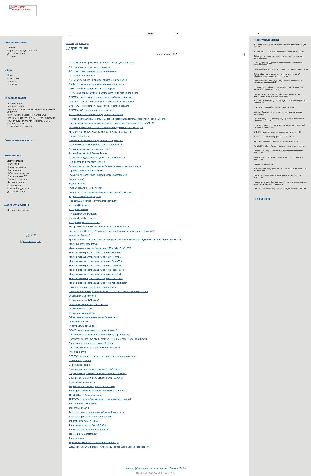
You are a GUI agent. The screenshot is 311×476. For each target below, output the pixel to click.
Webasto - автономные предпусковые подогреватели (96, 140)
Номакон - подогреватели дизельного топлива (92, 287)
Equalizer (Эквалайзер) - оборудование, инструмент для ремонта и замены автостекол (278, 88)
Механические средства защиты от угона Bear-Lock (95, 252)
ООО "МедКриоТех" (79, 321)
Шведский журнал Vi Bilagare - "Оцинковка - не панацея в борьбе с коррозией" (109, 447)
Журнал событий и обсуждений (85, 196)
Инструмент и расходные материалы (26, 115)
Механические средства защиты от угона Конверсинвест (98, 283)
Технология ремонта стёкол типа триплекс (91, 416)
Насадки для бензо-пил (264, 164)
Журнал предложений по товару (85, 188)
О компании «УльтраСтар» (82, 313)
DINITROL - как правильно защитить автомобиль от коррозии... (101, 97)
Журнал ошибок (77, 183)
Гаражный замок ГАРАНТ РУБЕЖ (86, 170)
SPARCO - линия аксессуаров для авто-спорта (274, 137)
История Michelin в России (82, 218)
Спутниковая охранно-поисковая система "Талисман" (96, 378)
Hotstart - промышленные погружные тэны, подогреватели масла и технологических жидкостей (117, 119)
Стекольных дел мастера (82, 382)
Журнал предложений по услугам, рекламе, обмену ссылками (100, 192)
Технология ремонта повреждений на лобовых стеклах (97, 412)
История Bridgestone (79, 205)
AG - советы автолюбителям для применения (92, 71)
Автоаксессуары (15, 106)
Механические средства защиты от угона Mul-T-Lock (96, 278)
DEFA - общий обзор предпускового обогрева (92, 88)
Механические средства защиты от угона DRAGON (95, 265)
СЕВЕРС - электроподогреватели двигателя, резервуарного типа (102, 356)
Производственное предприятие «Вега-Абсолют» (94, 347)
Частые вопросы (15, 182)
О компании (13, 78)
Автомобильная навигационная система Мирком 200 (96, 145)
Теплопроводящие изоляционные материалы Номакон (97, 391)
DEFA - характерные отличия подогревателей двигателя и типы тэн (103, 93)
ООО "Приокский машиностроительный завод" (93, 330)
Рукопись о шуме (77, 352)
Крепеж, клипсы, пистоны (20, 126)
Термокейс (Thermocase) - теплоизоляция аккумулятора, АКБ (280, 189)
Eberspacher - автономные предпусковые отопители (96, 114)
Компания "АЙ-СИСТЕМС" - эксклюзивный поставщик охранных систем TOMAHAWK (112, 231)
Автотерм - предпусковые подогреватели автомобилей (97, 157)
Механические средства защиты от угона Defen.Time (96, 261)
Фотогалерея (14, 185)
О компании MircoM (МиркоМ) (84, 300)
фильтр (161, 33)
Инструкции (13, 164)
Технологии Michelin (79, 408)
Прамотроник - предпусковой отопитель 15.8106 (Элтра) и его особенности (108, 339)
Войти (183, 468)
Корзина (11, 56)
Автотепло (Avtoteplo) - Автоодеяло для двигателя (276, 141)
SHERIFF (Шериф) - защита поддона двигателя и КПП (277, 132)
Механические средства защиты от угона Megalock (95, 274)
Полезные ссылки (16, 167)
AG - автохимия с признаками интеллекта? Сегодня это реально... (103, 63)
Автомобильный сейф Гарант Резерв (88, 153)
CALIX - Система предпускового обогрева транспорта (96, 84)
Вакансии (12, 84)
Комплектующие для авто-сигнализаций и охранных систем (28, 122)
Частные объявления (18, 210)
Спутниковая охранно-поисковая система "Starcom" (95, 369)
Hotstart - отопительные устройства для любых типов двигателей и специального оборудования (277, 95)
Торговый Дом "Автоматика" (83, 434)
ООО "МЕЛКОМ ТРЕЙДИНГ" (83, 326)
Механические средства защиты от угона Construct (95, 257)
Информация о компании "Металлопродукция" (93, 201)
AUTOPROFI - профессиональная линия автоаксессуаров (279, 51)
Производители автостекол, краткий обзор (91, 343)
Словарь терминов (17, 179)
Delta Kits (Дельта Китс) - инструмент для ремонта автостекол (281, 69)
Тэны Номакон (76, 438)
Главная (70, 43)
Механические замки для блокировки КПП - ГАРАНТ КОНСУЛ (100, 248)
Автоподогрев (14, 103)
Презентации (14, 170)
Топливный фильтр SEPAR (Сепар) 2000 (89, 429)
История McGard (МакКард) (83, 214)
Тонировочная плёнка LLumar (84, 421)
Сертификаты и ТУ (17, 176)
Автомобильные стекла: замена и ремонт (90, 149)
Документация (15, 161)
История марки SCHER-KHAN (84, 222)
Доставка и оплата (16, 53)
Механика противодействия (83, 244)
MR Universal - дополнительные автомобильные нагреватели (100, 132)
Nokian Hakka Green (79, 136)
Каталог (11, 47)
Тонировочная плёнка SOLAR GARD (87, 425)
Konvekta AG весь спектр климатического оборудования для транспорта (106, 127)
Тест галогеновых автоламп (83, 403)
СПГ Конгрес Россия (79, 365)
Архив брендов (262, 199)
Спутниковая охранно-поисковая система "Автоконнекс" (98, 373)
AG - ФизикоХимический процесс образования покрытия (98, 80)
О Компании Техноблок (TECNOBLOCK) (89, 304)
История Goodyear (78, 209)
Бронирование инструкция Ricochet (87, 162)
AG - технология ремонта (82, 75)
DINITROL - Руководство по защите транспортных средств (99, 106)
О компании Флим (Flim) (81, 309)
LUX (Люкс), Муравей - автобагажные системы (274, 107)
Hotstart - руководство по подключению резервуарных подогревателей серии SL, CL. (112, 123)
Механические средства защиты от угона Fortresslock (96, 270)
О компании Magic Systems (82, 296)
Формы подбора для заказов (22, 50)
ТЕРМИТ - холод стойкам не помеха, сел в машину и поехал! (100, 399)
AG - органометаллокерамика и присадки (90, 67)
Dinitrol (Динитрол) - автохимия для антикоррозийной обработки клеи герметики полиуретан (277, 75)
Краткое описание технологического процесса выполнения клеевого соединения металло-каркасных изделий (125, 239)
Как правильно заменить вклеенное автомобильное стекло (99, 227)
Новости (11, 75)
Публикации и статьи (18, 173)
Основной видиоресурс (19, 188)
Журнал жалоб (76, 179)
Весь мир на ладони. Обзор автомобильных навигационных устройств (105, 166)
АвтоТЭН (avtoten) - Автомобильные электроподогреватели (280, 146)
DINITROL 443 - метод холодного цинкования (92, 110)
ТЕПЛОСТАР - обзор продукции (85, 395)
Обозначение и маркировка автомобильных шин (94, 317)
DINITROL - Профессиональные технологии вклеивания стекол (101, 101)
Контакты (12, 81)
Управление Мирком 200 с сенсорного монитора (94, 442)
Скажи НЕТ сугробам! (80, 360)
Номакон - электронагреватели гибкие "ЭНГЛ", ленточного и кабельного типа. (108, 291)
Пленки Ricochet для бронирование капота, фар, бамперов (99, 334)
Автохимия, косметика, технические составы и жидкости (31, 110)
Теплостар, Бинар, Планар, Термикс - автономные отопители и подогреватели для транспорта (280, 183)
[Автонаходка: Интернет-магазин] (18, 8)
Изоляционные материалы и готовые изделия (31, 118)
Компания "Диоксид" (79, 235)
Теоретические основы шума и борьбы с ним (92, 386)
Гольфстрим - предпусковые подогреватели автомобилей (98, 175)
